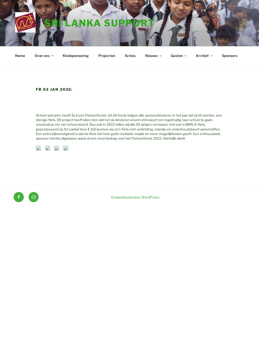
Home (20, 55)
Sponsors (229, 55)
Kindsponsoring (76, 55)
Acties (130, 55)
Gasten (177, 55)
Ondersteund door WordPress (135, 197)
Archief (202, 55)
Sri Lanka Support (99, 23)
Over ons (42, 55)
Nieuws (151, 55)
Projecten (106, 55)
